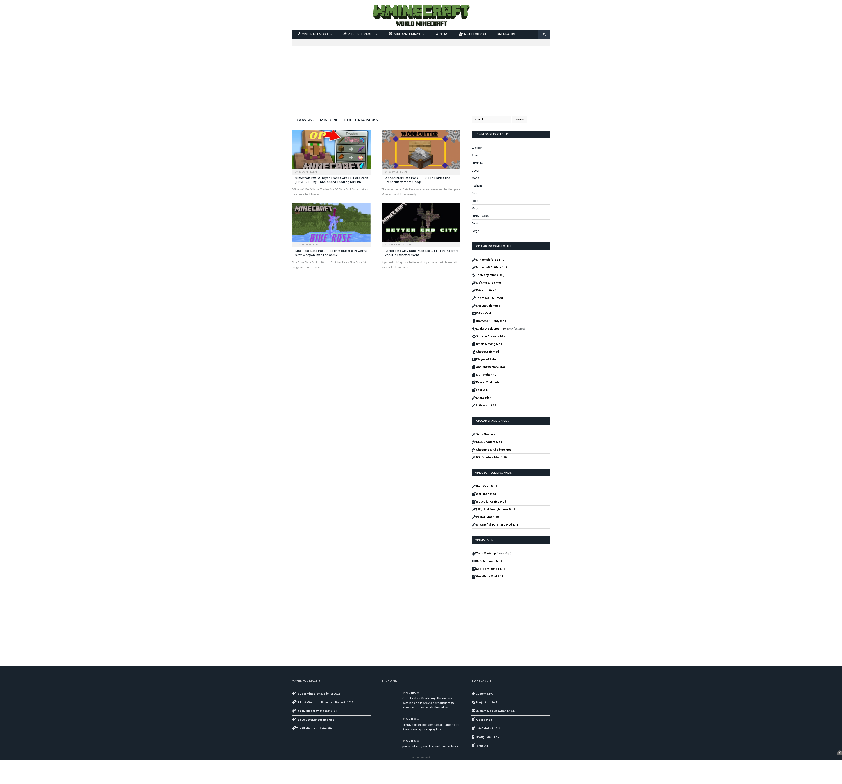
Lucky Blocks (480, 216)
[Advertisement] (421, 76)
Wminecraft (414, 692)
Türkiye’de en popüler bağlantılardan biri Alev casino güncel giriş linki (430, 727)
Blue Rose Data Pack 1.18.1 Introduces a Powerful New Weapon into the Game (331, 253)
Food (475, 200)
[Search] (544, 34)
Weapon (477, 147)
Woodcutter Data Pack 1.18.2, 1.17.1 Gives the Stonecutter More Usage (417, 180)
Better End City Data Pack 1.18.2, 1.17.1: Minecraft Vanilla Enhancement (421, 253)
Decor (475, 170)
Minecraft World (399, 244)
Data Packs (506, 34)
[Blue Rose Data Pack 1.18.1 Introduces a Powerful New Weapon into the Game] (331, 224)
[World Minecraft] (421, 14)
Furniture (477, 163)
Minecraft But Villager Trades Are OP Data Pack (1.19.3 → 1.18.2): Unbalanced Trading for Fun (331, 180)
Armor (476, 155)
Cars (474, 193)
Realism (477, 185)
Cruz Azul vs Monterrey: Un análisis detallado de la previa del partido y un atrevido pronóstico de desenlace (428, 702)
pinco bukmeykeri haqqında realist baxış (430, 746)
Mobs (475, 178)
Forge (475, 231)
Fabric (476, 223)
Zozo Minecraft (308, 171)
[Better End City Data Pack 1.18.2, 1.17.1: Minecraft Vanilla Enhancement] (421, 224)
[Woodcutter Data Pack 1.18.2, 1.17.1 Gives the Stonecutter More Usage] (421, 151)
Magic (476, 208)
